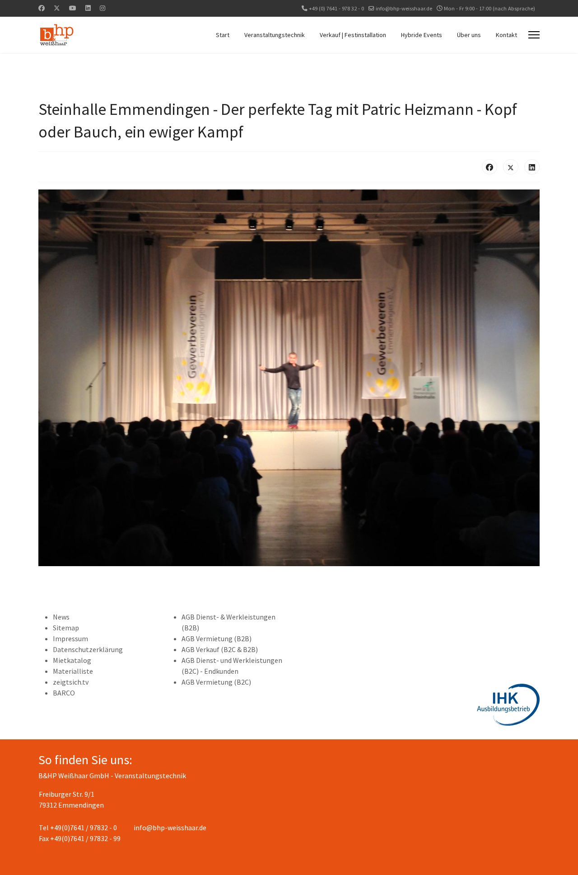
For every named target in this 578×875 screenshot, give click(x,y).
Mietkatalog (72, 660)
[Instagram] (102, 8)
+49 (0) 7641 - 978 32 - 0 (336, 8)
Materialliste (73, 671)
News (61, 616)
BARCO (64, 692)
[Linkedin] (88, 8)
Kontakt (506, 35)
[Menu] (534, 35)
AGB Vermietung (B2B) (217, 638)
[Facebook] (41, 8)
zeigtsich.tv (71, 681)
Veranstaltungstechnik (274, 35)
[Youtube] (72, 8)
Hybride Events (421, 35)
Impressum (70, 638)
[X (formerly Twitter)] (510, 167)
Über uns (469, 35)
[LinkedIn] (532, 167)
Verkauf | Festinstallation (353, 35)
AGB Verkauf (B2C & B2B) (220, 649)
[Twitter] (57, 8)
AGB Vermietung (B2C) (216, 681)
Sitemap (66, 627)
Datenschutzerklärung (88, 649)
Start (222, 35)
